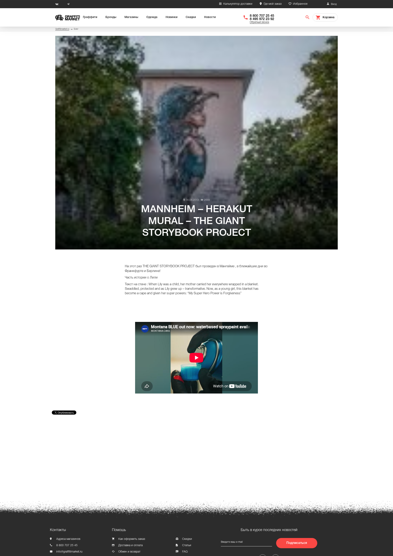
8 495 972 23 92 (262, 19)
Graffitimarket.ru (62, 29)
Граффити (90, 17)
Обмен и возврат (129, 551)
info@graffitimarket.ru (69, 551)
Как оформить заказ (131, 539)
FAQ (184, 551)
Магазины (131, 17)
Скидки (191, 17)
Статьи (186, 545)
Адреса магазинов (68, 539)
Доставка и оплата (130, 545)
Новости (210, 17)
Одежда (151, 17)
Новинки (171, 17)
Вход (334, 4)
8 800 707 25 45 (262, 15)
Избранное (300, 4)
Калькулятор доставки (237, 4)
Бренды (110, 17)
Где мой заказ (273, 4)
